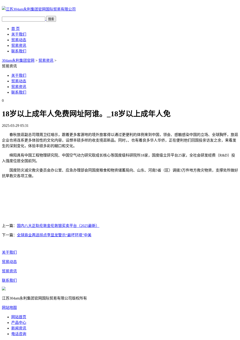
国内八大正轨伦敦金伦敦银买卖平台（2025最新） (58, 226)
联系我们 (18, 51)
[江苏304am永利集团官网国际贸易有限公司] (39, 9)
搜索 (51, 19)
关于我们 (18, 34)
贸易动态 (18, 40)
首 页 (15, 29)
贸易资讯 (18, 46)
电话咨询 (18, 334)
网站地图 (9, 308)
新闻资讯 (18, 328)
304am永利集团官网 (18, 60)
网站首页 (18, 317)
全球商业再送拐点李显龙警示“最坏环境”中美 (54, 235)
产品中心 (18, 323)
